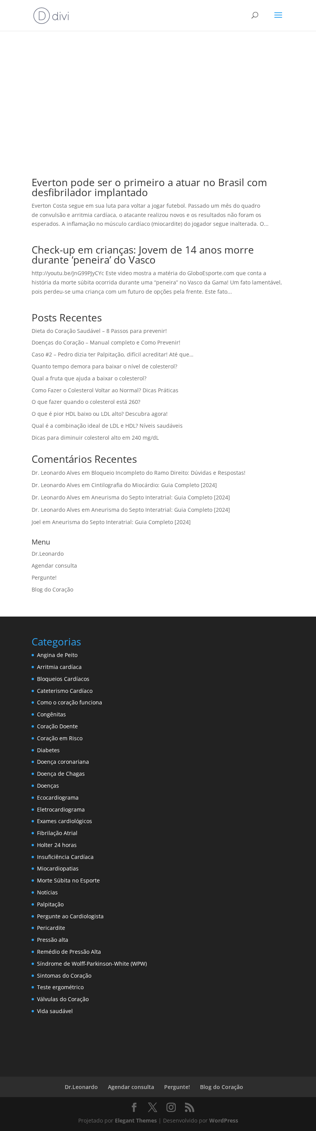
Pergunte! (44, 577)
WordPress (223, 1120)
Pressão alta (52, 939)
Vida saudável (55, 1011)
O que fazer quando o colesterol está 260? (86, 401)
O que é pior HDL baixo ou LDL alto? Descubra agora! (100, 413)
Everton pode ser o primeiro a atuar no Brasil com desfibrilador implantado (149, 187)
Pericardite (51, 927)
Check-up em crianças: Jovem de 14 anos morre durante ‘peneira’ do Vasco (143, 255)
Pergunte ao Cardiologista (70, 916)
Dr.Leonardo (48, 553)
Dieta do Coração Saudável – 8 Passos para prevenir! (99, 330)
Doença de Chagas (61, 773)
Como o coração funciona (69, 702)
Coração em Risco (59, 738)
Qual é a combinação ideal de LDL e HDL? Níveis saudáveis (107, 425)
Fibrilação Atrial (57, 833)
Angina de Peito (57, 655)
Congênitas (51, 714)
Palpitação (50, 904)
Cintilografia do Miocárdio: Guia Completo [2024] (154, 485)
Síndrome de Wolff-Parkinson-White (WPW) (92, 963)
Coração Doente (57, 726)
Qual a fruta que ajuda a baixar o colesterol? (89, 378)
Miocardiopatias (58, 868)
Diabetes (48, 750)
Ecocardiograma (58, 797)
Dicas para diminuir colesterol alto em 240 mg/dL (95, 437)
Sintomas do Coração (64, 975)
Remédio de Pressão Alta (69, 951)
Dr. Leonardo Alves (56, 472)
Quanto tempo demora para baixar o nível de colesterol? (104, 366)
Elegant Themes (136, 1120)
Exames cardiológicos (64, 821)
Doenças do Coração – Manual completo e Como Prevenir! (106, 342)
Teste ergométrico (60, 987)
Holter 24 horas (57, 845)
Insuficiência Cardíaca (65, 856)
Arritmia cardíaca (59, 667)
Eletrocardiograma (61, 809)
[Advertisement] (158, 97)
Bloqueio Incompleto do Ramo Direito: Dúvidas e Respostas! (168, 472)
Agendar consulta (54, 565)
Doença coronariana (63, 761)
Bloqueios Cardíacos (63, 678)
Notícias (47, 892)
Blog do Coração (52, 589)
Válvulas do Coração (63, 999)
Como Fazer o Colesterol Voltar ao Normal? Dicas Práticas (105, 390)
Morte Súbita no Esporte (68, 880)
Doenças (48, 785)
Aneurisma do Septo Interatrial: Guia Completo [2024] (160, 497)
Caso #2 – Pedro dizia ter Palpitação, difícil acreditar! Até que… (112, 354)
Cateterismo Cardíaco (64, 690)
